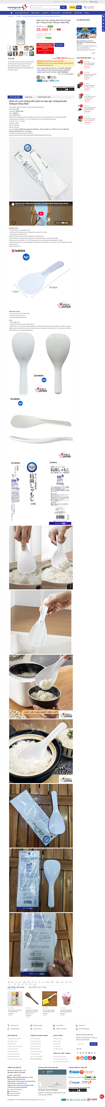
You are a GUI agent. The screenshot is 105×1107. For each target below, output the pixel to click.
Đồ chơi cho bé (14, 1025)
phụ (15, 984)
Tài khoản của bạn (57, 1038)
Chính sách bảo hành (13, 1048)
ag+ (43, 982)
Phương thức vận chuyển (14, 1054)
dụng (70, 982)
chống (24, 982)
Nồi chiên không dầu (84, 1028)
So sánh (67, 1)
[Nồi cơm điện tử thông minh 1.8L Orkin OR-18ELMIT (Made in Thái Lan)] (80, 118)
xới (16, 982)
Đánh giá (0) (28, 97)
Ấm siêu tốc (82, 1025)
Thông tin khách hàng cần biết (15, 1046)
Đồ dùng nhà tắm (15, 1028)
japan (35, 984)
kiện (19, 984)
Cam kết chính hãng (35, 1038)
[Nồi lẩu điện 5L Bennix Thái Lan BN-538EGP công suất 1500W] (80, 62)
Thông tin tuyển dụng (35, 1041)
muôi (12, 982)
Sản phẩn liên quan (16, 987)
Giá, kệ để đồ (59, 1025)
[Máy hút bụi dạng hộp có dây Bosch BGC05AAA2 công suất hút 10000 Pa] (80, 107)
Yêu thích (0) (75, 1)
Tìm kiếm (18, 16)
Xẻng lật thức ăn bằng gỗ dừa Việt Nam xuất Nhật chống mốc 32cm (32, 1011)
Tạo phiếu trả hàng (58, 1048)
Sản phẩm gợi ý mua (37, 987)
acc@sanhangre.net (14, 1091)
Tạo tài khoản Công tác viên (60, 1059)
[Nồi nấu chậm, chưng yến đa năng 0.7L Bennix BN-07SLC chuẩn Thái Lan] (80, 74)
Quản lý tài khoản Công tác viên (61, 1061)
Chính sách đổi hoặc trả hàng (15, 1059)
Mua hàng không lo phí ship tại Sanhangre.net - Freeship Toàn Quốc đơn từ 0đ (86, 42)
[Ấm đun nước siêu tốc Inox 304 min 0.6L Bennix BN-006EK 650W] (80, 85)
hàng (62, 982)
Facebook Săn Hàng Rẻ (14, 1093)
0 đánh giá (44, 26)
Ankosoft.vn (42, 1099)
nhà (22, 984)
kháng (47, 982)
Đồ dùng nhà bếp (38, 1025)
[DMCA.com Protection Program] (90, 1077)
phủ (32, 982)
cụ (9, 984)
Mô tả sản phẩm (15, 97)
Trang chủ (11, 16)
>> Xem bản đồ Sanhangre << (15, 1089)
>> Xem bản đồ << (66, 74)
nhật (66, 982)
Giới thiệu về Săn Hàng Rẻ (14, 1038)
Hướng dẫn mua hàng (35, 1046)
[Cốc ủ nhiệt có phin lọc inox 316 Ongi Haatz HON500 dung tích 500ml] (80, 96)
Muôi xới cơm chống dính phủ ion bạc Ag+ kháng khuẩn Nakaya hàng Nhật (41, 16)
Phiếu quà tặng (57, 1041)
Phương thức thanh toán (13, 1056)
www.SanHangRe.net (14, 1095)
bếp (26, 984)
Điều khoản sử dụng (12, 1041)
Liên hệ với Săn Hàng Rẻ (36, 1056)
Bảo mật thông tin (12, 1043)
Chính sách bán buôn (35, 1043)
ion (36, 982)
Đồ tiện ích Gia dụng (61, 1028)
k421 (30, 984)
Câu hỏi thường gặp (12, 1051)
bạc (39, 982)
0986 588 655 (90, 8)
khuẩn (52, 982)
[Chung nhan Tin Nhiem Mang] (76, 1077)
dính (28, 982)
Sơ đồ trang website (35, 1054)
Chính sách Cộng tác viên (59, 1056)
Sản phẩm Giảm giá (35, 1048)
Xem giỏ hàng (56, 1043)
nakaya (57, 982)
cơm (20, 982)
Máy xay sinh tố (37, 1028)
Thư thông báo (56, 1046)
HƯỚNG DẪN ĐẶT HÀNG (44, 97)
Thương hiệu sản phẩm (36, 1051)
